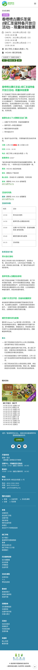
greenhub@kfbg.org (13, 488)
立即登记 (19, 440)
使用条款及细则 (12, 666)
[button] (35, 3)
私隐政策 (27, 666)
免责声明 (21, 666)
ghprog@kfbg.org (8, 184)
